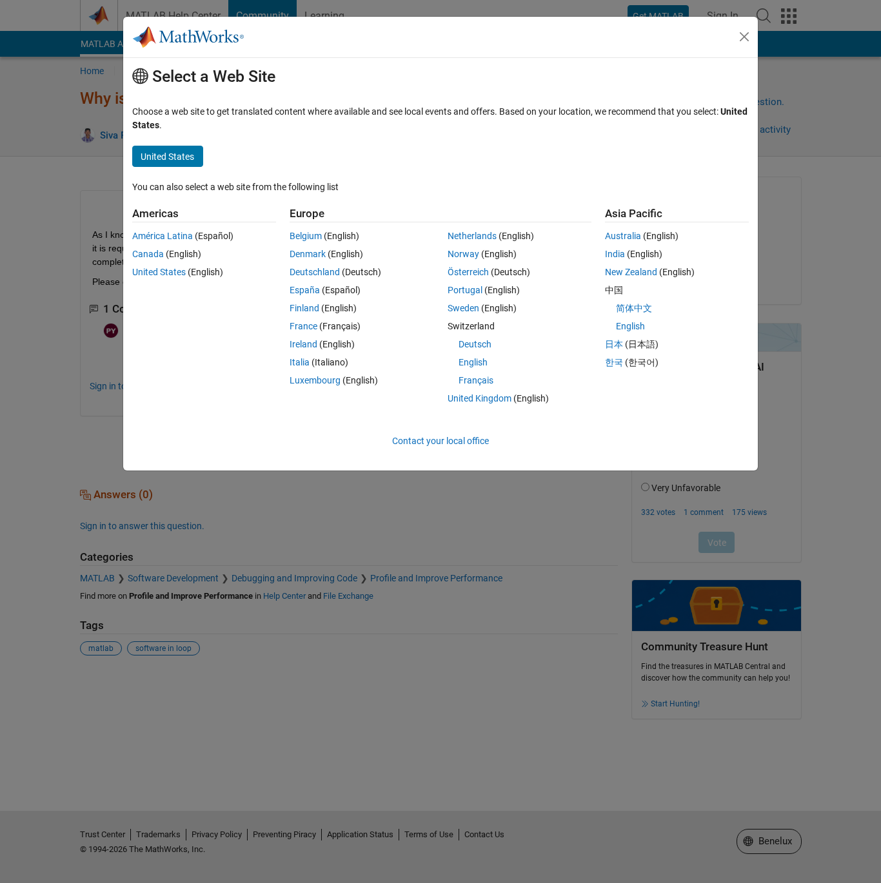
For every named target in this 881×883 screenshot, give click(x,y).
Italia (300, 362)
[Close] (744, 37)
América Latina (162, 236)
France (303, 326)
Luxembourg (315, 380)
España (305, 290)
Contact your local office (440, 441)
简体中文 (634, 308)
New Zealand (631, 272)
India (615, 254)
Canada (148, 254)
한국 (614, 362)
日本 (614, 344)
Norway (463, 254)
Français (476, 380)
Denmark (308, 254)
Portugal (465, 290)
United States (159, 272)
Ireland (303, 344)
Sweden (463, 308)
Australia (623, 236)
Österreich (468, 272)
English (473, 362)
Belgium (306, 236)
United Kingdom (479, 398)
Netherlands (472, 236)
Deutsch (475, 344)
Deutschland (315, 272)
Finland (304, 308)
